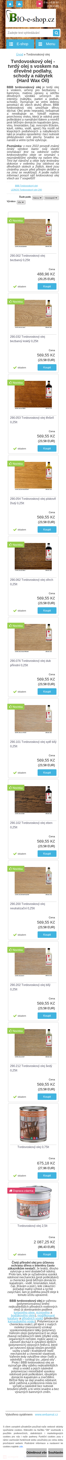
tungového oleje (24, 1312)
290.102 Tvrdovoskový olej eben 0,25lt (31, 825)
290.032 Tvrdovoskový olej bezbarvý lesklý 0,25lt (27, 339)
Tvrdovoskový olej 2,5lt (32, 1225)
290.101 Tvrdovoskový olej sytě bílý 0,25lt (33, 744)
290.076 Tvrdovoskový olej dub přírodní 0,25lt (30, 663)
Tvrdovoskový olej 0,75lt (33, 1147)
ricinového (43, 1312)
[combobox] (37, 198)
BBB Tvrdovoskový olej (26, 185)
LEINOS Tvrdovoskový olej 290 (26, 190)
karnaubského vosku (21, 1321)
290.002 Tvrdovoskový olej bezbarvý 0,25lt (27, 258)
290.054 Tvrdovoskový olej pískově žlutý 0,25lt (33, 501)
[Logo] (31, 18)
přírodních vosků (32, 1318)
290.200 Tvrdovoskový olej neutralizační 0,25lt (27, 906)
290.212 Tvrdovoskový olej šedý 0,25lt (31, 1068)
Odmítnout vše (36, 1452)
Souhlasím (55, 1452)
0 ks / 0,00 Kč (51, 2)
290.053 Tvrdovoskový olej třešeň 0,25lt (32, 420)
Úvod (19, 54)
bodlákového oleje (23, 1315)
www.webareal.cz (46, 1414)
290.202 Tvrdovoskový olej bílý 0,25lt (30, 987)
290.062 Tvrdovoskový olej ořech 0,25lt (31, 582)
